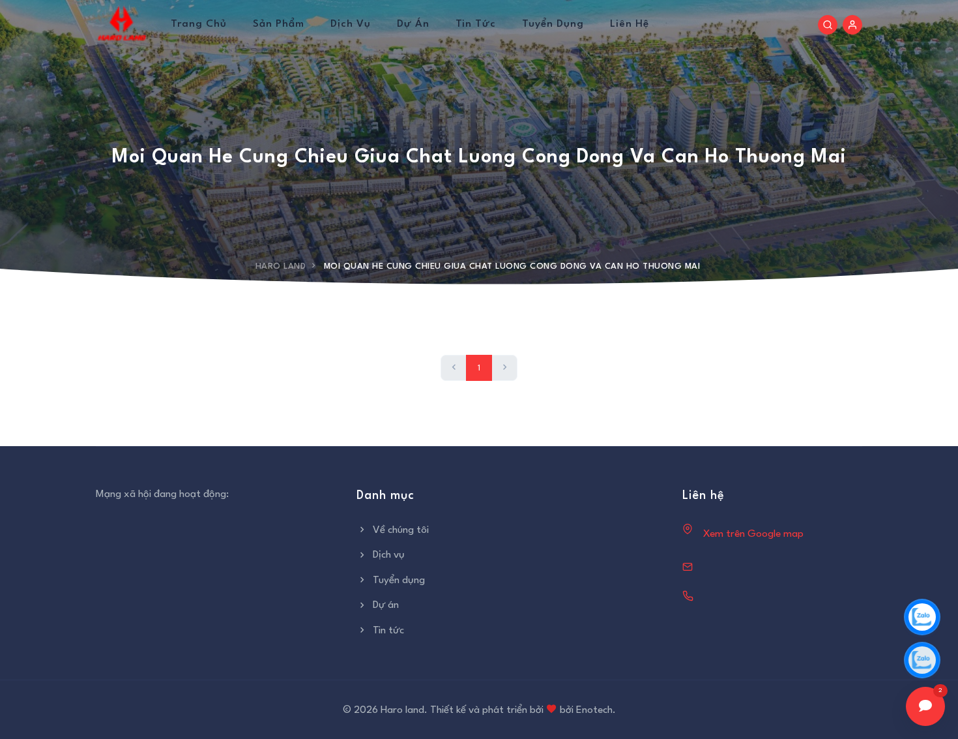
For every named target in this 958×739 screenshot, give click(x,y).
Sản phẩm (278, 24)
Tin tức (476, 24)
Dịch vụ (350, 24)
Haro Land (280, 266)
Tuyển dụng (553, 24)
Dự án (413, 24)
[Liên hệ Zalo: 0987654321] (922, 660)
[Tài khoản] (852, 25)
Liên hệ (629, 24)
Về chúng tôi (401, 530)
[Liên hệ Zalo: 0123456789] (922, 617)
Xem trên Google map (753, 534)
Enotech (594, 710)
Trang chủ (199, 24)
